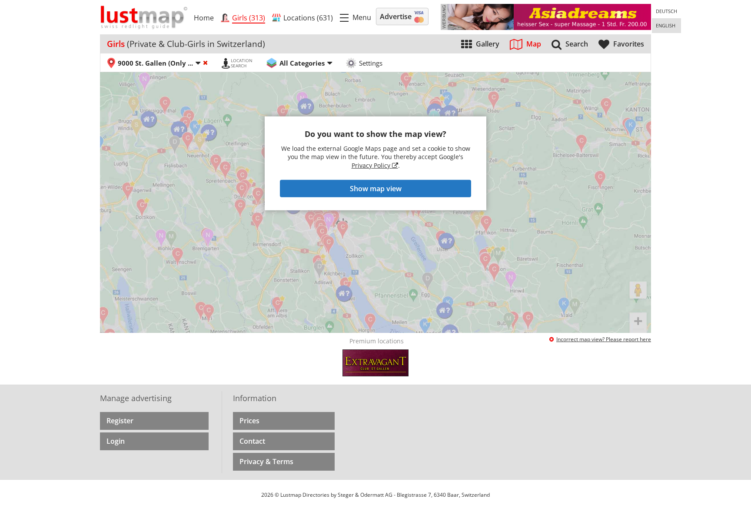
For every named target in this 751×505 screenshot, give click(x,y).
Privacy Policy (372, 165)
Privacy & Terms (266, 461)
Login (115, 441)
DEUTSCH (666, 11)
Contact (252, 441)
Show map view (376, 188)
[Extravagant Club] (375, 362)
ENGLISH (665, 25)
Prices (249, 420)
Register (119, 420)
